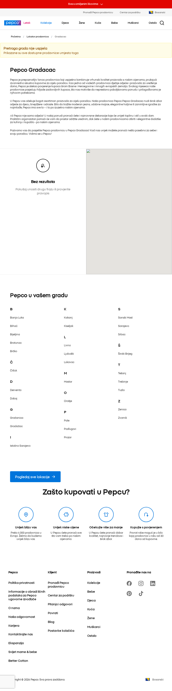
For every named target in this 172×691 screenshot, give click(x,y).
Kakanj (68, 317)
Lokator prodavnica (38, 36)
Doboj (13, 398)
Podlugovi (70, 428)
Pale (66, 420)
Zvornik (122, 417)
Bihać (13, 326)
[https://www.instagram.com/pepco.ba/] (141, 583)
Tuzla (121, 390)
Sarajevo (123, 326)
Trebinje (123, 381)
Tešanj (122, 373)
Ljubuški (69, 353)
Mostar (68, 381)
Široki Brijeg (125, 353)
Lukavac (69, 362)
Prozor (68, 437)
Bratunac (16, 342)
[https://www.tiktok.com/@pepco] (141, 593)
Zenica (122, 409)
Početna (16, 36)
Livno (67, 345)
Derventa (15, 390)
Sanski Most (125, 317)
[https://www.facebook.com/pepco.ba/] (130, 583)
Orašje (68, 401)
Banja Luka (17, 317)
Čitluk (13, 370)
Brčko (13, 351)
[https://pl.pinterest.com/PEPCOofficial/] (130, 593)
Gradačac (16, 426)
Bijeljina (15, 334)
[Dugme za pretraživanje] (161, 22)
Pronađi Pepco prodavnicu (98, 12)
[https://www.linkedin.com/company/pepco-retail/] (153, 583)
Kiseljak (68, 326)
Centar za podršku (130, 12)
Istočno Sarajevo (20, 445)
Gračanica (16, 417)
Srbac (121, 334)
